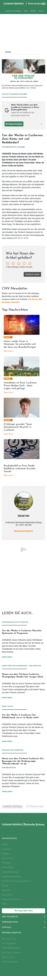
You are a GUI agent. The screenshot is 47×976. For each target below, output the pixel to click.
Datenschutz (7, 895)
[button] (23, 916)
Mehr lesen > (7, 657)
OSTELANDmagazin (11, 948)
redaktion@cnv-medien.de (23, 531)
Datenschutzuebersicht (11, 899)
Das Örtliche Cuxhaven (11, 953)
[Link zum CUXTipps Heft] (34, 807)
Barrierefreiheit (8, 867)
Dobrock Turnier (8, 957)
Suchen (8, 52)
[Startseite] (12, 824)
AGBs (4, 904)
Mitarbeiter (6, 863)
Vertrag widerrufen (23, 911)
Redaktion (6, 854)
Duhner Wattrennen (10, 962)
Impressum (6, 890)
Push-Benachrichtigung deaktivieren (16, 881)
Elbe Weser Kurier (9, 939)
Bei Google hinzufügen (14, 124)
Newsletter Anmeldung (11, 877)
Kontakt (5, 886)
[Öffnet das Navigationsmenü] (43, 4)
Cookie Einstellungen (10, 872)
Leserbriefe (6, 849)
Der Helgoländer (9, 944)
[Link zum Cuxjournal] (12, 806)
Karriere (5, 845)
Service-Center (8, 858)
